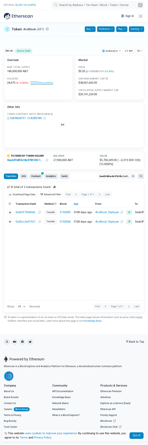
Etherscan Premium (111, 391)
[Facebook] (22, 342)
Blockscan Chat (109, 426)
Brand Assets (11, 397)
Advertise (105, 397)
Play (120, 29)
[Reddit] (30, 342)
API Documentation (62, 391)
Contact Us (10, 403)
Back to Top (136, 341)
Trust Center (10, 426)
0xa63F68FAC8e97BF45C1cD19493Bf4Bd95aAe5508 (25, 160)
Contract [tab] (36, 176)
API (131, 50)
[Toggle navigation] (140, 16)
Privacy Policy (42, 437)
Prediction (104, 29)
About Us (9, 391)
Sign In (129, 16)
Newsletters (58, 409)
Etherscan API (108, 409)
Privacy (17, 415)
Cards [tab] (64, 176)
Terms (7, 415)
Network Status (60, 403)
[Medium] (15, 342)
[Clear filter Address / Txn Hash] (133, 176)
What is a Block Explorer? (66, 415)
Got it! (136, 435)
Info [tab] (24, 176)
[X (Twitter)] (7, 342)
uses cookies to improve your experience (51, 433)
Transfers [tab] (11, 176)
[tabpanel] (74, 246)
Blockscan (106, 420)
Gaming (135, 29)
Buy (89, 29)
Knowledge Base (92, 320)
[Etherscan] (18, 16)
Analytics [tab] (51, 176)
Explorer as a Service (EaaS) (115, 403)
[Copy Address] (44, 118)
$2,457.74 (20, 4)
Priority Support (108, 415)
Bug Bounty (10, 420)
